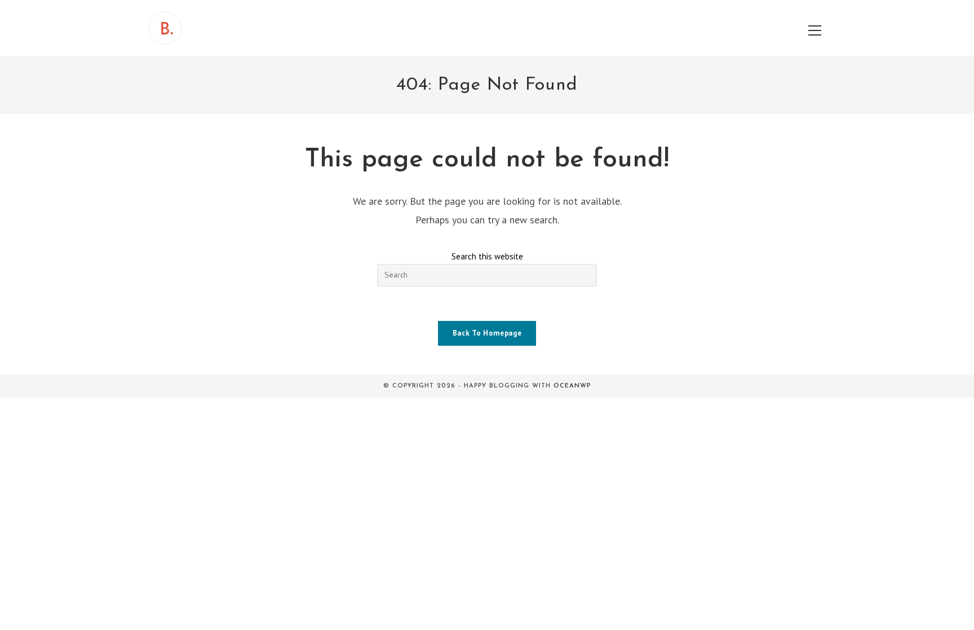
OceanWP (572, 386)
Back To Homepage (487, 333)
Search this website (487, 256)
